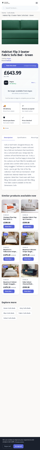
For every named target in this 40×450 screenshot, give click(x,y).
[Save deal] (16, 202)
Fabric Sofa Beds (24, 313)
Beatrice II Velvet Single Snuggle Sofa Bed (10, 283)
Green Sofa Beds (9, 308)
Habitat (8, 60)
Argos (9, 58)
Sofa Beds (11, 13)
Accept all (18, 446)
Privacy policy (19, 442)
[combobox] (20, 8)
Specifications (21, 137)
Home (4, 13)
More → (33, 82)
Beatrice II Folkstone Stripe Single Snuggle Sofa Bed (9, 251)
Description (8, 137)
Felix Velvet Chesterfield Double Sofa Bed (29, 283)
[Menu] (36, 3)
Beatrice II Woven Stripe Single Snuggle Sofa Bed (29, 251)
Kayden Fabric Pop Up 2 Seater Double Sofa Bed (30, 218)
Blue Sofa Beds (9, 313)
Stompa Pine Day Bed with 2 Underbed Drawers (9, 218)
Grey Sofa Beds (25, 308)
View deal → (9, 226)
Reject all (7, 446)
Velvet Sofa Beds (9, 318)
